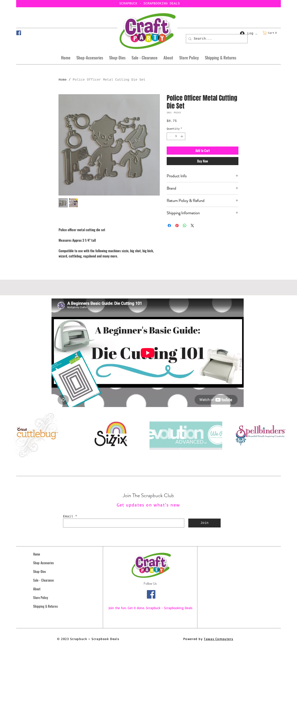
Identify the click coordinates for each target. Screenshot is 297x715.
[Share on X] (192, 225)
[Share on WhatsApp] (184, 225)
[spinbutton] (176, 136)
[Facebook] (18, 33)
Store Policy (40, 597)
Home (63, 80)
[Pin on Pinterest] (177, 225)
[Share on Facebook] (169, 225)
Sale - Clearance (43, 580)
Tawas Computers (218, 639)
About (36, 588)
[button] (271, 33)
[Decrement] (169, 136)
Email (68, 516)
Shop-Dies (39, 571)
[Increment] (182, 136)
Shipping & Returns (45, 606)
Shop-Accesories (43, 562)
